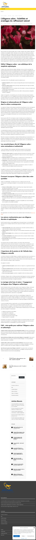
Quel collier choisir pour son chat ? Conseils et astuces (17, 366)
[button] (34, 527)
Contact (26, 538)
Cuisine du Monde (14, 391)
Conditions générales (4, 533)
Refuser (23, 536)
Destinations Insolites (14, 395)
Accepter (16, 536)
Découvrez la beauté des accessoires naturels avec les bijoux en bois (11, 502)
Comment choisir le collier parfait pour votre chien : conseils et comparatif (17, 358)
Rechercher (13, 375)
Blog (12, 387)
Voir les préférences (30, 536)
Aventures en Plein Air (15, 385)
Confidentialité (22, 538)
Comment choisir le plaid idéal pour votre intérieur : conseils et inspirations (12, 504)
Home (1, 23)
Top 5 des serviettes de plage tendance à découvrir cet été (9, 506)
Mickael (5, 15)
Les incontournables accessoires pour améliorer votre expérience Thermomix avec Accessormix (17, 405)
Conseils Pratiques (14, 389)
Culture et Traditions (18, 15)
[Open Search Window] (1, 11)
